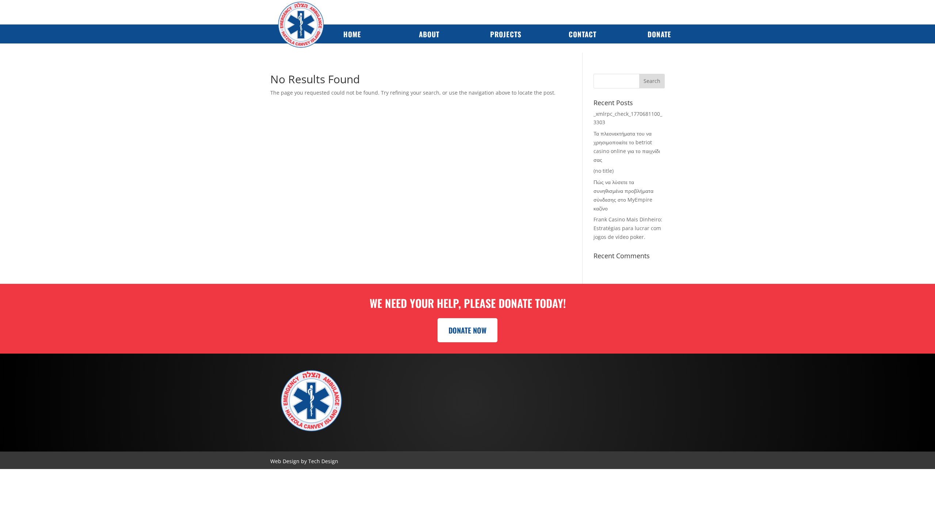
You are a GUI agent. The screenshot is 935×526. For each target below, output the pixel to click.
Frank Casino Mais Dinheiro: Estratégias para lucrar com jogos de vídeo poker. (628, 228)
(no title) (604, 170)
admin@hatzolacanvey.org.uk (615, 418)
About (429, 34)
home (352, 34)
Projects (506, 34)
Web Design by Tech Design (304, 461)
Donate (659, 34)
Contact (582, 34)
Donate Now (467, 330)
